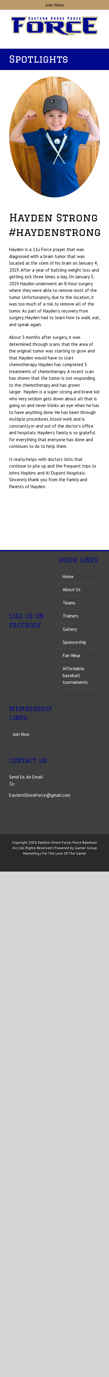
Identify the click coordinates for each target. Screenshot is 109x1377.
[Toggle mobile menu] (97, 39)
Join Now (21, 1103)
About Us (72, 589)
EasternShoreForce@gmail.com (39, 1164)
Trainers (70, 616)
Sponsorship (74, 642)
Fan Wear (72, 655)
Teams (69, 603)
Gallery (70, 629)
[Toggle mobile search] (86, 39)
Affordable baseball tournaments (75, 675)
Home (68, 576)
